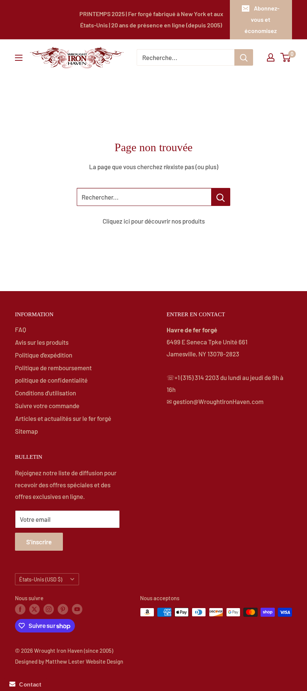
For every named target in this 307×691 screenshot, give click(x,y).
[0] (286, 57)
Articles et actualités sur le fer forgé (63, 418)
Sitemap (26, 431)
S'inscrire (39, 541)
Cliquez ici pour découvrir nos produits (154, 221)
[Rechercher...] (220, 197)
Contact (28, 684)
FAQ (20, 329)
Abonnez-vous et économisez (261, 19)
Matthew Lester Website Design (84, 661)
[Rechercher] (243, 57)
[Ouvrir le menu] (18, 58)
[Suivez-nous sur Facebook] (20, 608)
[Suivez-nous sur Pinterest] (63, 608)
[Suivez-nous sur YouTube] (77, 608)
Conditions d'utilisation (45, 393)
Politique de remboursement (53, 367)
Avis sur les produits (42, 342)
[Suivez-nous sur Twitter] (34, 608)
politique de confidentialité (51, 380)
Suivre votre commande (47, 405)
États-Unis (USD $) (40, 579)
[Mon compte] (270, 57)
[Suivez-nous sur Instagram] (48, 608)
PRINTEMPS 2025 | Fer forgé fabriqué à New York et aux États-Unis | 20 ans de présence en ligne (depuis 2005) (151, 19)
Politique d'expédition (43, 355)
